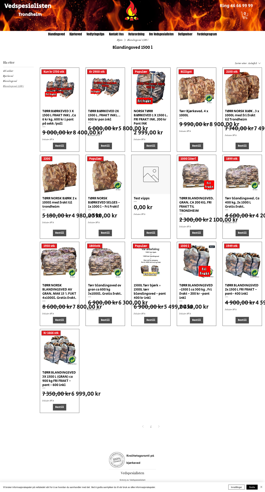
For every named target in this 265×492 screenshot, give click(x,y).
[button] (245, 15)
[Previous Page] (143, 426)
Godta (252, 487)
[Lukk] (261, 487)
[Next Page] (159, 426)
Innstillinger (236, 487)
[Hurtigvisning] (151, 174)
